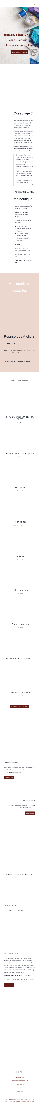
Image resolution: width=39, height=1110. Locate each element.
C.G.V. (6, 1101)
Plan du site (19, 1091)
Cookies (19, 1088)
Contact (30, 1099)
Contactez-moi (19, 1077)
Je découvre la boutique (19, 52)
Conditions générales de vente (19, 1080)
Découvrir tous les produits (19, 706)
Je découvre (9, 777)
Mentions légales (19, 1084)
